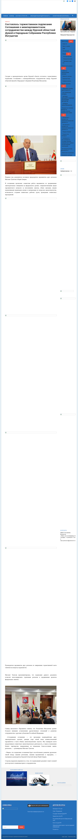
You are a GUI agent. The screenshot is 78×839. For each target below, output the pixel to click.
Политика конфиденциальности (36, 811)
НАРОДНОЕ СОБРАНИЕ (28, 4)
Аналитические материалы (61, 15)
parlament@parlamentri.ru (69, 540)
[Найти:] (13, 827)
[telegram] (67, 1)
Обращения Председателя (67, 34)
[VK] (70, 1)
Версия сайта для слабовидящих (39, 805)
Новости (7, 21)
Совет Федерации (57, 811)
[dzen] (75, 1)
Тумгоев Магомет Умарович (67, 31)
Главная (5, 15)
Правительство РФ (57, 816)
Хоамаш (11, 15)
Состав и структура (21, 15)
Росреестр (55, 829)
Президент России (57, 808)
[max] (72, 1)
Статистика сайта (72, 836)
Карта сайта (64, 836)
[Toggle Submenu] (70, 41)
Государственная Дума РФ (60, 813)
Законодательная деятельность (40, 15)
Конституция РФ (57, 822)
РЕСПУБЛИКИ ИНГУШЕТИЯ (31, 7)
